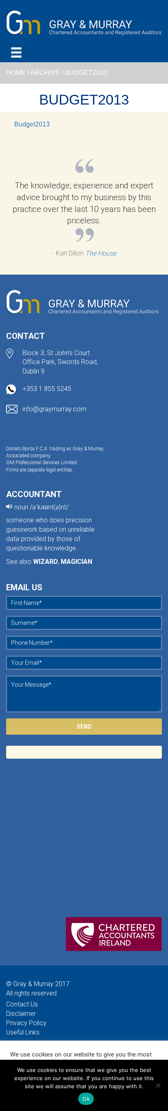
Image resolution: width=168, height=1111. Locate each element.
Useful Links (23, 1032)
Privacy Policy (26, 1023)
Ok (86, 1099)
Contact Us (22, 1004)
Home (16, 72)
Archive (45, 72)
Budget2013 (32, 124)
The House (100, 253)
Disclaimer (21, 1013)
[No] (158, 1085)
